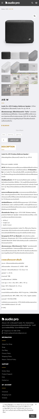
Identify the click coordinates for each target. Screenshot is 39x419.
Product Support (7, 374)
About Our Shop (7, 344)
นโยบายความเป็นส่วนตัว (17, 408)
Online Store (6, 371)
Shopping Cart (6, 395)
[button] (34, 16)
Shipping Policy (7, 356)
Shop (3, 347)
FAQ (3, 377)
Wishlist (4, 398)
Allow (32, 416)
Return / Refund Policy (9, 359)
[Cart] (36, 2)
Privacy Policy (6, 353)
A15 (7, 9)
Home (3, 9)
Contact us (5, 380)
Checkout (5, 392)
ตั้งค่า (4, 412)
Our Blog (5, 350)
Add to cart (14, 140)
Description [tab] (8, 146)
